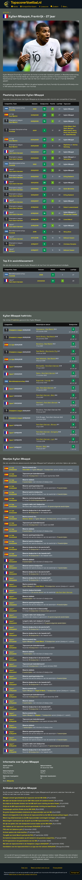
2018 (34, 232)
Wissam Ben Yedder (70, 214)
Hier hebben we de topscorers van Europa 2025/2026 (21, 826)
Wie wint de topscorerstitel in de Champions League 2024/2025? (26, 844)
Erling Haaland (69, 176)
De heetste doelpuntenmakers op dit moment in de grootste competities (28, 838)
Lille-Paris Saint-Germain (64, 592)
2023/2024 (35, 152)
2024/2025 (35, 140)
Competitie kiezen (29, 6)
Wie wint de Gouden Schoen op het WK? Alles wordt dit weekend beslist (28, 801)
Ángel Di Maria (40, 691)
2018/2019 (34, 219)
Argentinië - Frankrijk (43, 380)
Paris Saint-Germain (16, 153)
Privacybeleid (57, 868)
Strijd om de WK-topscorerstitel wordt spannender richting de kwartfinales (29, 806)
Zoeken (55, 6)
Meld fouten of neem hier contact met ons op (23, 874)
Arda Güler (26, 470)
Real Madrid (13, 116)
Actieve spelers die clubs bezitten (15, 832)
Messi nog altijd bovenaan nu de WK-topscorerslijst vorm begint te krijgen (29, 818)
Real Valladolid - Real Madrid (45, 358)
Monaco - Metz (41, 446)
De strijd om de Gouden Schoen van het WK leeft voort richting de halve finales (31, 803)
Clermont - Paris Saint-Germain (46, 402)
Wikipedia (10, 781)
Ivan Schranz (72, 132)
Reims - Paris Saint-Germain (45, 373)
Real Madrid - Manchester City (46, 351)
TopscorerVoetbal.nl (26, 2)
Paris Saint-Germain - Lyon (45, 439)
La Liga (15, 345)
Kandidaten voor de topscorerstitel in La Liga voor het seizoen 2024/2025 (29, 846)
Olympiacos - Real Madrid (45, 329)
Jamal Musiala (71, 134)
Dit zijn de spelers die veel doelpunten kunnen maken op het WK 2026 (27, 824)
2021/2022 (34, 183)
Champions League (19, 330)
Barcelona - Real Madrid (44, 344)
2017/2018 (34, 238)
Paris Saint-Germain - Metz (45, 395)
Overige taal (75, 872)
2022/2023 (35, 170)
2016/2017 (34, 244)
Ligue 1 (15, 367)
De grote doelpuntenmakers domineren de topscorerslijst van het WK (27, 812)
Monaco (12, 245)
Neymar (38, 715)
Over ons (24, 868)
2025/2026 (35, 115)
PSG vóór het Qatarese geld (12, 829)
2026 (35, 109)
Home (15, 6)
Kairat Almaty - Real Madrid (45, 336)
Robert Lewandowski (71, 207)
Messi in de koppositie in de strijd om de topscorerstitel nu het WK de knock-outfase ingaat (35, 815)
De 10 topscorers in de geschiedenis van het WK (20, 841)
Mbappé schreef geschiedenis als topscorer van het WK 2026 (24, 798)
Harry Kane (67, 159)
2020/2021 (34, 195)
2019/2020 (34, 207)
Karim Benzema (69, 189)
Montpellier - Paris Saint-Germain (47, 366)
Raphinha (67, 145)
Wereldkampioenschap (19, 381)
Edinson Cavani (69, 238)
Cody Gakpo (68, 126)
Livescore (44, 6)
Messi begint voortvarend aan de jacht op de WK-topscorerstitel (26, 821)
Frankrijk (12, 110)
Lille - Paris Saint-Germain (45, 388)
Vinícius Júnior (28, 519)
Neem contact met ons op (40, 868)
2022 (35, 164)
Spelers (6, 12)
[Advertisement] (41, 299)
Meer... (65, 6)
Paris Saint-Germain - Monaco (46, 424)
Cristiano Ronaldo (70, 244)
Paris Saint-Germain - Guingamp (47, 432)
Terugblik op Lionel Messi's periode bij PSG (18, 835)
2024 (35, 130)
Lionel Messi (68, 219)
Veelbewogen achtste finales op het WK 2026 (19, 809)
